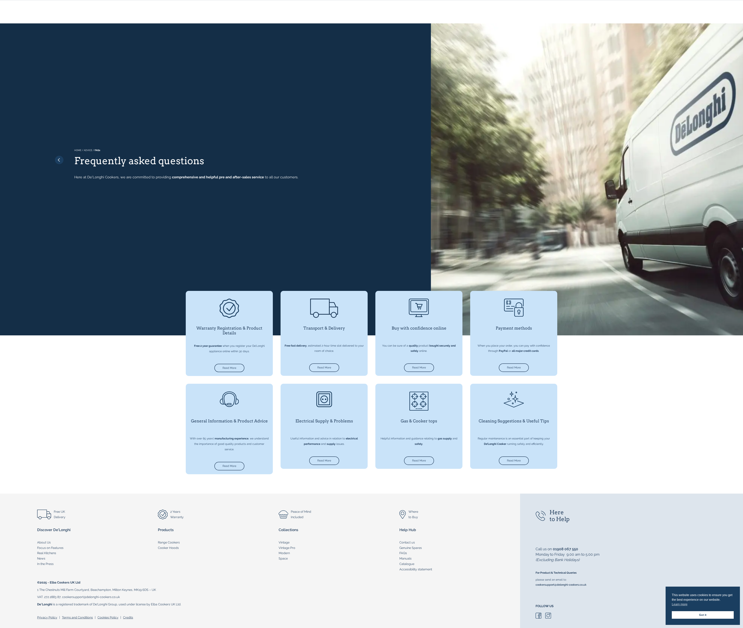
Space (283, 558)
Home (77, 150)
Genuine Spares (410, 548)
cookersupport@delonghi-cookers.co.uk (561, 584)
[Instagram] (548, 617)
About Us (44, 542)
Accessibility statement (415, 569)
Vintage (284, 542)
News (41, 558)
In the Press (45, 564)
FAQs (403, 553)
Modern (284, 553)
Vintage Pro (287, 548)
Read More (229, 367)
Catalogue (406, 564)
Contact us (407, 542)
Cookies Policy (108, 617)
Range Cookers (169, 542)
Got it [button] (702, 614)
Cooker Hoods (168, 548)
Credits (128, 617)
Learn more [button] (679, 604)
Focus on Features (50, 548)
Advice (88, 150)
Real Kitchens (46, 553)
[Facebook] (538, 617)
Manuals (405, 558)
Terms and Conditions (77, 617)
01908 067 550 (565, 549)
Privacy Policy (47, 617)
